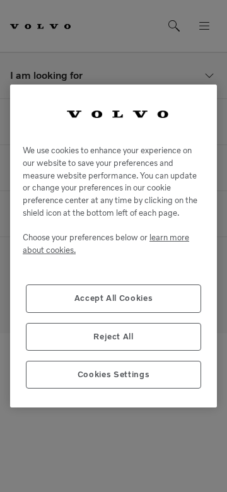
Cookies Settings (114, 374)
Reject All (113, 336)
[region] (113, 246)
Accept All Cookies (113, 298)
